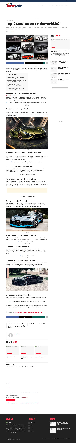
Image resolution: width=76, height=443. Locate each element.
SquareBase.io (17, 439)
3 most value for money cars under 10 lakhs (40, 356)
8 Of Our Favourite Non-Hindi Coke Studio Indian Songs (60, 50)
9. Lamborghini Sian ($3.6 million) (14, 78)
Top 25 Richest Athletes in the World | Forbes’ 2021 (28, 312)
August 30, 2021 (18, 31)
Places (41, 5)
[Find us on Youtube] (69, 1)
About (43, 438)
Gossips (46, 5)
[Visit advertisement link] (60, 104)
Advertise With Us (66, 438)
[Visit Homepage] (14, 5)
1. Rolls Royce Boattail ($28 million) (14, 89)
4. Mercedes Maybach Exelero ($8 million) (15, 85)
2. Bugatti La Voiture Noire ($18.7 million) (15, 88)
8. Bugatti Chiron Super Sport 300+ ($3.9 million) (17, 80)
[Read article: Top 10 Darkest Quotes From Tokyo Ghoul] (54, 63)
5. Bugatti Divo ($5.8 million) (13, 84)
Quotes (61, 5)
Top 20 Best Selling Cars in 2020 (12, 356)
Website (30, 387)
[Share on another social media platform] (47, 63)
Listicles (53, 47)
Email (7, 387)
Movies (65, 5)
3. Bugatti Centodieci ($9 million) (14, 87)
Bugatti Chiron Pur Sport (11, 95)
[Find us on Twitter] (66, 1)
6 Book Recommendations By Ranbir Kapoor (64, 80)
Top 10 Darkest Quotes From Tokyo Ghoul (63, 62)
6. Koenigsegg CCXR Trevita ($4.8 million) (15, 83)
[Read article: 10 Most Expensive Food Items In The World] (54, 69)
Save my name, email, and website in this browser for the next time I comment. (24, 392)
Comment (8, 369)
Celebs (56, 5)
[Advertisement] (38, 12)
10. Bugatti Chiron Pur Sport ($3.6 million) (15, 77)
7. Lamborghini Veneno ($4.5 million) (14, 81)
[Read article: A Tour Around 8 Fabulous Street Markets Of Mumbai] (54, 75)
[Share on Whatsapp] (44, 63)
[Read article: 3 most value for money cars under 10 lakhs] (41, 350)
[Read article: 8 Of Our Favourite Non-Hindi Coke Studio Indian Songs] (60, 44)
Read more (54, 58)
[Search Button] (69, 5)
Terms (61, 438)
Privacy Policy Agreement (12, 395)
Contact (11, 0)
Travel (37, 5)
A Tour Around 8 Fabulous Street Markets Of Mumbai (64, 74)
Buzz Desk (12, 31)
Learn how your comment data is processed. (30, 403)
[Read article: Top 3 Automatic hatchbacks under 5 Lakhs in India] (27, 350)
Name (8, 383)
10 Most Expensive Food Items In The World (63, 68)
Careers (51, 438)
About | (7, 0)
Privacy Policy (25, 397)
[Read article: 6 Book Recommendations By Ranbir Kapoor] (54, 81)
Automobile (11, 20)
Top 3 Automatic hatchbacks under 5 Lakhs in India (27, 357)
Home (33, 5)
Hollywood (51, 5)
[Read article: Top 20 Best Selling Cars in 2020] (12, 350)
